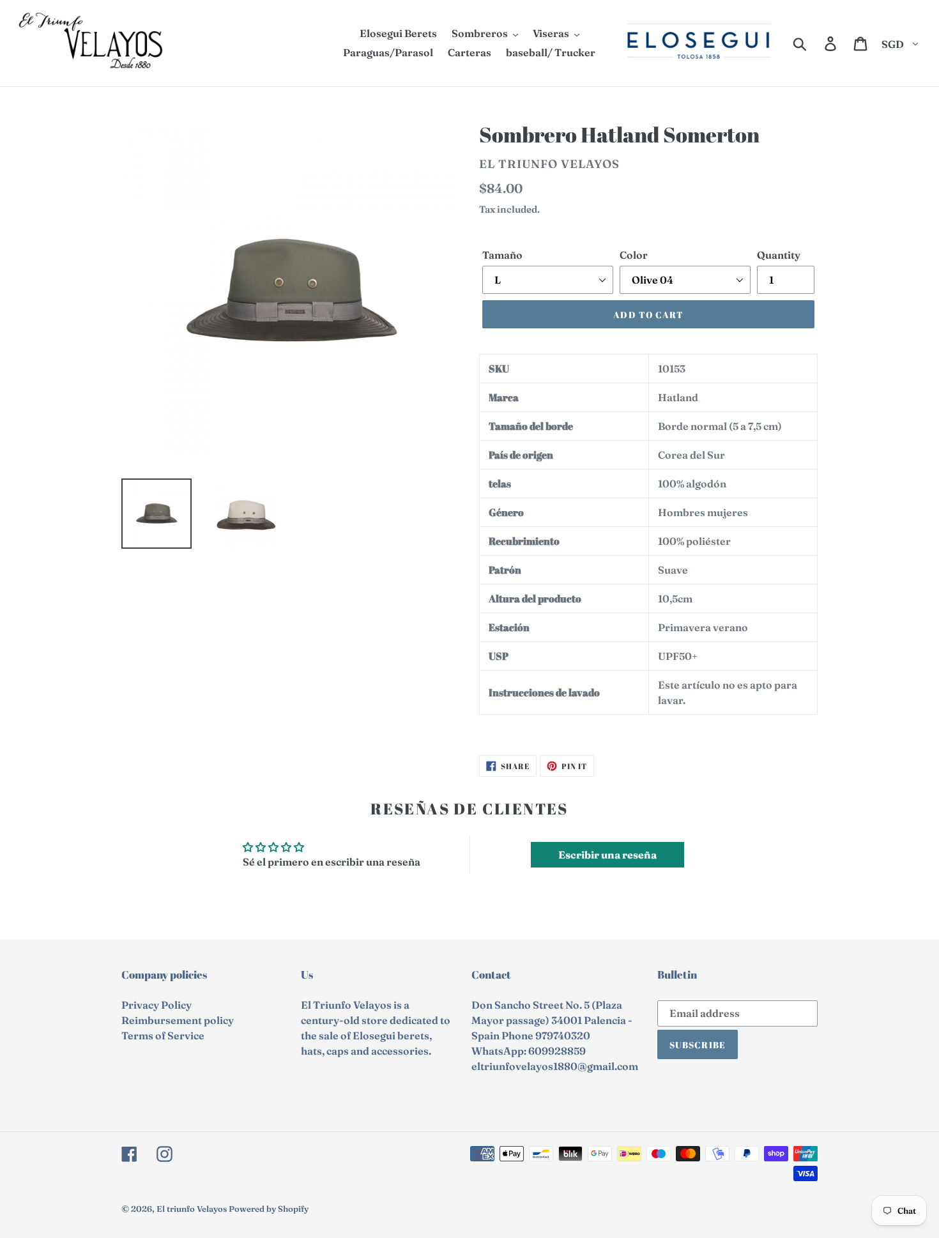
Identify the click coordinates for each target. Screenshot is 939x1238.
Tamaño (502, 254)
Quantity (778, 254)
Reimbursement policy (177, 1020)
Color (634, 254)
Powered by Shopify (269, 1209)
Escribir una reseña (607, 854)
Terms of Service (162, 1035)
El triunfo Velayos (191, 1209)
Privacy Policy (156, 1004)
